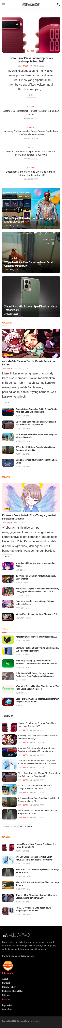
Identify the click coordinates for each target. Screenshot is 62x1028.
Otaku (7, 509)
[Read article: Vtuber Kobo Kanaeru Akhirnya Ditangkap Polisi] (8, 617)
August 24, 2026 (37, 66)
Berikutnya (25, 827)
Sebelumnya (10, 827)
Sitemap (6, 995)
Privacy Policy (9, 987)
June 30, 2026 (22, 693)
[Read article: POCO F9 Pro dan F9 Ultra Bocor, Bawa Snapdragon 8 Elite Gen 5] (8, 910)
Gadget (30, 51)
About (5, 979)
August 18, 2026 (23, 915)
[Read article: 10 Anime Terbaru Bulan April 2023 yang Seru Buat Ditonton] (8, 579)
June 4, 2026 (21, 706)
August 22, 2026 (31, 159)
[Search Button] (58, 4)
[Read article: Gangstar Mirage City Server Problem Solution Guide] (8, 463)
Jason (25, 66)
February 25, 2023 (23, 595)
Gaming (31, 107)
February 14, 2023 (23, 608)
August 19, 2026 (23, 902)
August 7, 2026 (22, 655)
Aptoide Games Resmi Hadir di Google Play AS (36, 637)
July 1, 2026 (21, 680)
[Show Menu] (3, 4)
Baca (31, 95)
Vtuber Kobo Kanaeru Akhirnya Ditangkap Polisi (37, 614)
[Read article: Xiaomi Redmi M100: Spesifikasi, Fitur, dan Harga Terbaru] (8, 885)
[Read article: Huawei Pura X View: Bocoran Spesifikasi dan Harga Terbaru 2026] (31, 32)
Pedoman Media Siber (12, 991)
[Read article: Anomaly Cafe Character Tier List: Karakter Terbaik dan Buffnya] (31, 343)
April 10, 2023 (22, 583)
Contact (6, 983)
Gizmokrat (7, 1009)
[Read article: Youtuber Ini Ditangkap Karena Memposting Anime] (8, 566)
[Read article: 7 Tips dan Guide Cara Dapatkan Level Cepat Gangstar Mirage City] (31, 252)
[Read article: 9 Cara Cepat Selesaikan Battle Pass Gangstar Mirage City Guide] (31, 208)
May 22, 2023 (21, 570)
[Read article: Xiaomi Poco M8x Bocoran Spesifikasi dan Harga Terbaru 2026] (31, 296)
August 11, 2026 (23, 641)
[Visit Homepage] (31, 4)
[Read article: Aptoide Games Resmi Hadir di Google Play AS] (8, 640)
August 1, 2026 (22, 667)
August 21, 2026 (11, 314)
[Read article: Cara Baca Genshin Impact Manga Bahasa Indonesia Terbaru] (8, 604)
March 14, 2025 (21, 523)
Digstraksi (7, 1005)
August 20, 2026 (23, 889)
